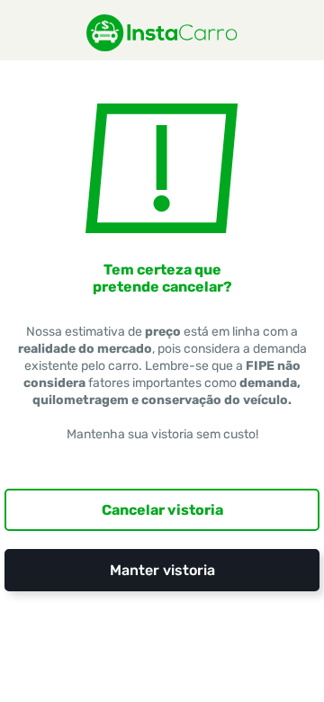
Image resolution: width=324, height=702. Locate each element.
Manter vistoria (162, 570)
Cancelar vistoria (162, 509)
